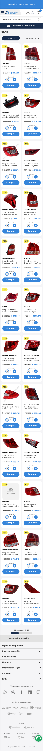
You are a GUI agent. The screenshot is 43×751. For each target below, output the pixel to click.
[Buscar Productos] (39, 19)
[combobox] (21, 19)
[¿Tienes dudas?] (38, 738)
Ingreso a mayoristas (12, 646)
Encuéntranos (9, 657)
